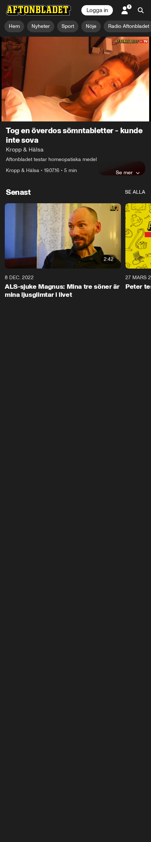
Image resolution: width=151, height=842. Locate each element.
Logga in (97, 10)
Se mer (124, 172)
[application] (75, 79)
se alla (135, 192)
